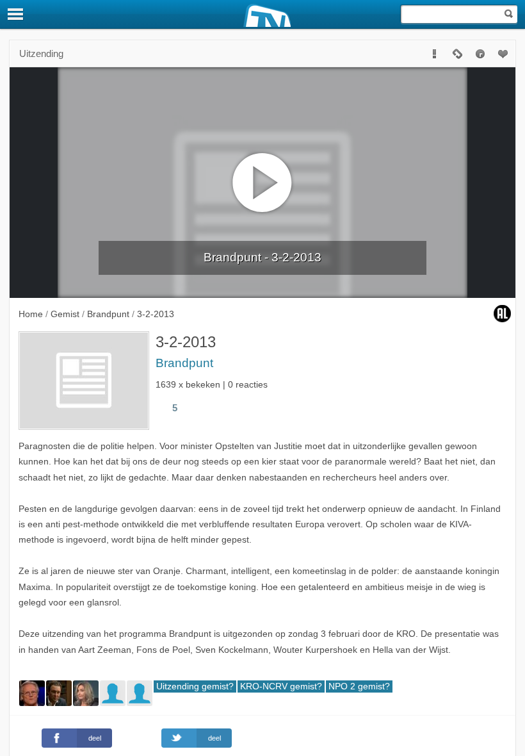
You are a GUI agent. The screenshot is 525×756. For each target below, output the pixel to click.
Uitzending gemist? (195, 686)
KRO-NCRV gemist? (281, 686)
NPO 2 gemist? (359, 686)
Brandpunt (184, 363)
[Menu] (16, 14)
